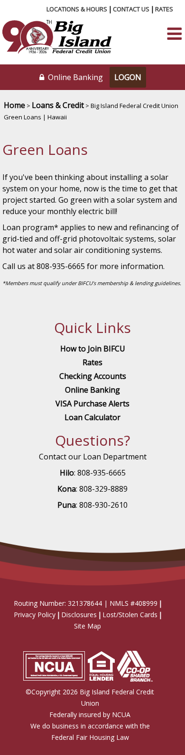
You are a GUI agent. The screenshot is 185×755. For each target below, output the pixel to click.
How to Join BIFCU (92, 348)
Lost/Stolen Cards (129, 614)
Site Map (87, 625)
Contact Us (131, 9)
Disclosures (79, 614)
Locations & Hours (76, 9)
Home (14, 105)
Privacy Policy (35, 614)
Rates (164, 9)
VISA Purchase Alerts (93, 403)
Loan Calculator (92, 417)
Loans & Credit (58, 105)
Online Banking (92, 390)
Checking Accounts (92, 376)
